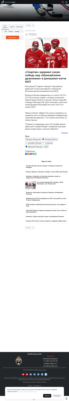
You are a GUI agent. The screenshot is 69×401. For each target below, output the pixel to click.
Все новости (5, 26)
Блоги (27, 31)
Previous (2, 31)
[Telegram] (35, 154)
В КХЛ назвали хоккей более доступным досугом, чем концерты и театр (46, 205)
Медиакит (50, 356)
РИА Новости (33, 34)
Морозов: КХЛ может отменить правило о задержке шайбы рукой (46, 221)
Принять (47, 396)
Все (6, 31)
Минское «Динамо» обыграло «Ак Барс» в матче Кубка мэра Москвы (47, 172)
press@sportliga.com (50, 366)
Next (22, 31)
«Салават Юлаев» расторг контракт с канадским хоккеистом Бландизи (44, 166)
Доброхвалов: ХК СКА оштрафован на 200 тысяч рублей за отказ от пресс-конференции (46, 199)
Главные (12, 26)
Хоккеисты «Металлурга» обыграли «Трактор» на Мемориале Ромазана (44, 193)
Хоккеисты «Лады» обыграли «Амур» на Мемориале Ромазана (45, 216)
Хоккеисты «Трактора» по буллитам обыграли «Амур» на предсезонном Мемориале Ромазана (43, 177)
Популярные (19, 26)
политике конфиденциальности (27, 391)
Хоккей (32, 31)
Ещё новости (12, 37)
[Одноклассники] (28, 154)
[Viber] (31, 154)
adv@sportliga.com (50, 363)
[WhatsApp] (33, 154)
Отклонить (57, 396)
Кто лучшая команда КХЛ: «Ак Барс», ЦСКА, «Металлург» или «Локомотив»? (50, 183)
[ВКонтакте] (26, 154)
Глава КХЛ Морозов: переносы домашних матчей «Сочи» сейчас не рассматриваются (46, 211)
